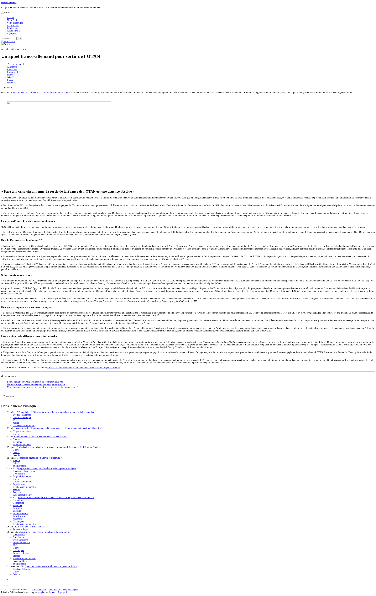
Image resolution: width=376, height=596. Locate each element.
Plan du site (54, 589)
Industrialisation (20, 513)
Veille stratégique (15, 22)
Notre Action (13, 20)
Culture (16, 439)
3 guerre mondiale (16, 64)
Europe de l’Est (14, 72)
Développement (20, 540)
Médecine (17, 518)
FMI (15, 545)
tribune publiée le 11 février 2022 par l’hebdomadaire (40, 92)
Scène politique (20, 561)
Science (16, 574)
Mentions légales (70, 589)
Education (17, 508)
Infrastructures (19, 516)
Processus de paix (21, 529)
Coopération (18, 503)
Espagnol (62, 592)
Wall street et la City (22, 495)
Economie (17, 442)
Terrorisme (18, 492)
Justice (16, 423)
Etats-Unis (12, 69)
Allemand (51, 592)
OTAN (10, 77)
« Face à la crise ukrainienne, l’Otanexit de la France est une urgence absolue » (83, 367)
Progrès (16, 556)
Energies (17, 510)
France (10, 74)
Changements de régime (24, 471)
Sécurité (16, 455)
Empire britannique (22, 476)
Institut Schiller (8, 2)
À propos (11, 33)
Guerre (16, 434)
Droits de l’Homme (22, 415)
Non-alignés (18, 521)
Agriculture (18, 500)
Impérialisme (19, 484)
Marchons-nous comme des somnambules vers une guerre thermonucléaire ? (42, 387)
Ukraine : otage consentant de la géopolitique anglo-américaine (36, 384)
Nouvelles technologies (24, 425)
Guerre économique (22, 417)
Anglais (41, 592)
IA (14, 420)
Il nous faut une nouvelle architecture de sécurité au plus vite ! (35, 381)
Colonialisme (19, 473)
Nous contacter (39, 589)
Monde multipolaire (22, 444)
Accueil (10, 17)
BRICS (16, 460)
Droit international (21, 542)
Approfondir (13, 25)
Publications (12, 28)
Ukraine (11, 82)
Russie (10, 80)
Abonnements (13, 30)
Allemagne (12, 66)
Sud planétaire (19, 465)
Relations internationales (24, 487)
